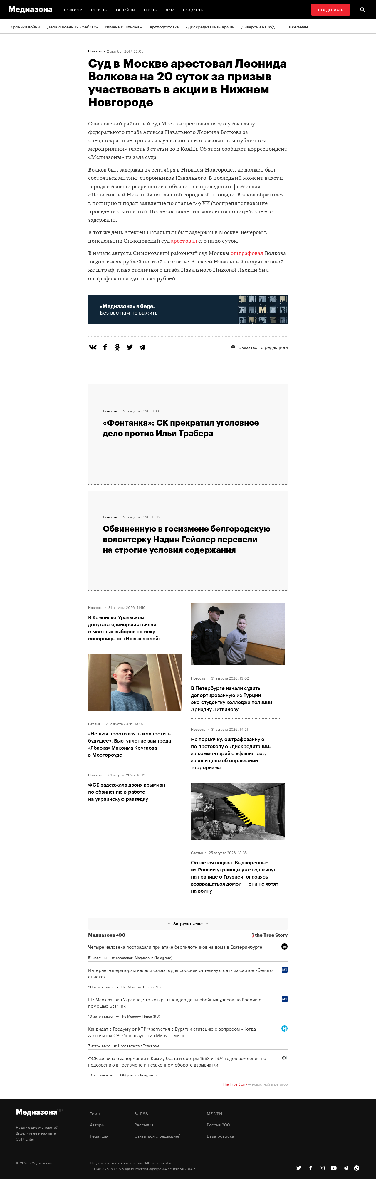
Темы (95, 1113)
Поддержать (330, 9)
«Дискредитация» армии (210, 26)
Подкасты (193, 9)
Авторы (97, 1124)
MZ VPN (214, 1113)
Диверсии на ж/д (258, 26)
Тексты (150, 9)
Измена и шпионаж (123, 26)
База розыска (220, 1135)
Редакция (99, 1135)
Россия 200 (218, 1124)
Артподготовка (164, 26)
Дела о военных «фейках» (72, 26)
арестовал (184, 241)
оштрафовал (247, 253)
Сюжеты (99, 9)
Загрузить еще (188, 923)
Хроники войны (25, 26)
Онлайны (125, 9)
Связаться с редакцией (263, 346)
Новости (73, 9)
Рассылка (144, 1124)
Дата (170, 9)
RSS (143, 1113)
